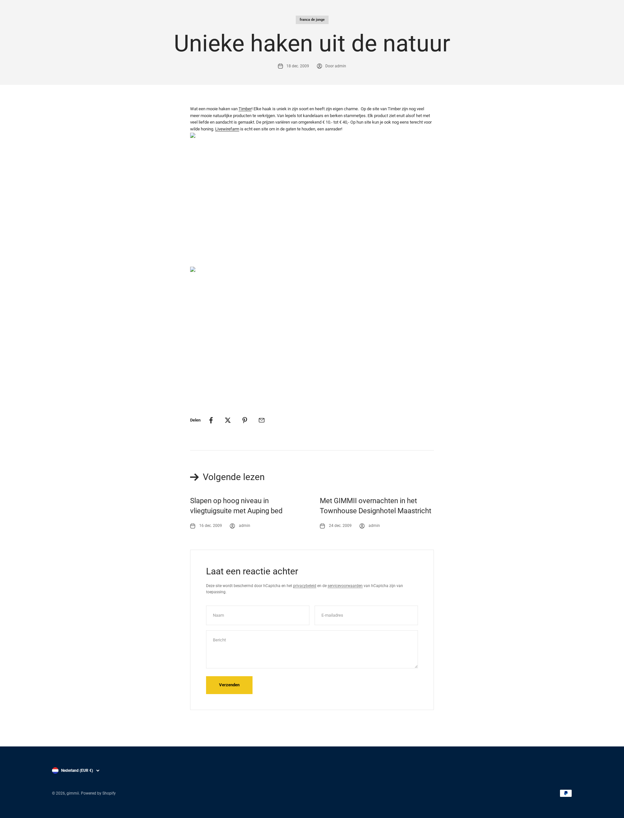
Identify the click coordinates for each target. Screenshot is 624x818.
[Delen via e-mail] (261, 420)
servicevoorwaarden (345, 585)
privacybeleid (304, 585)
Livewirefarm (227, 129)
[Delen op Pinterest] (244, 420)
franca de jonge (312, 20)
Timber (245, 108)
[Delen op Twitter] (227, 420)
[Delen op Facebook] (210, 420)
